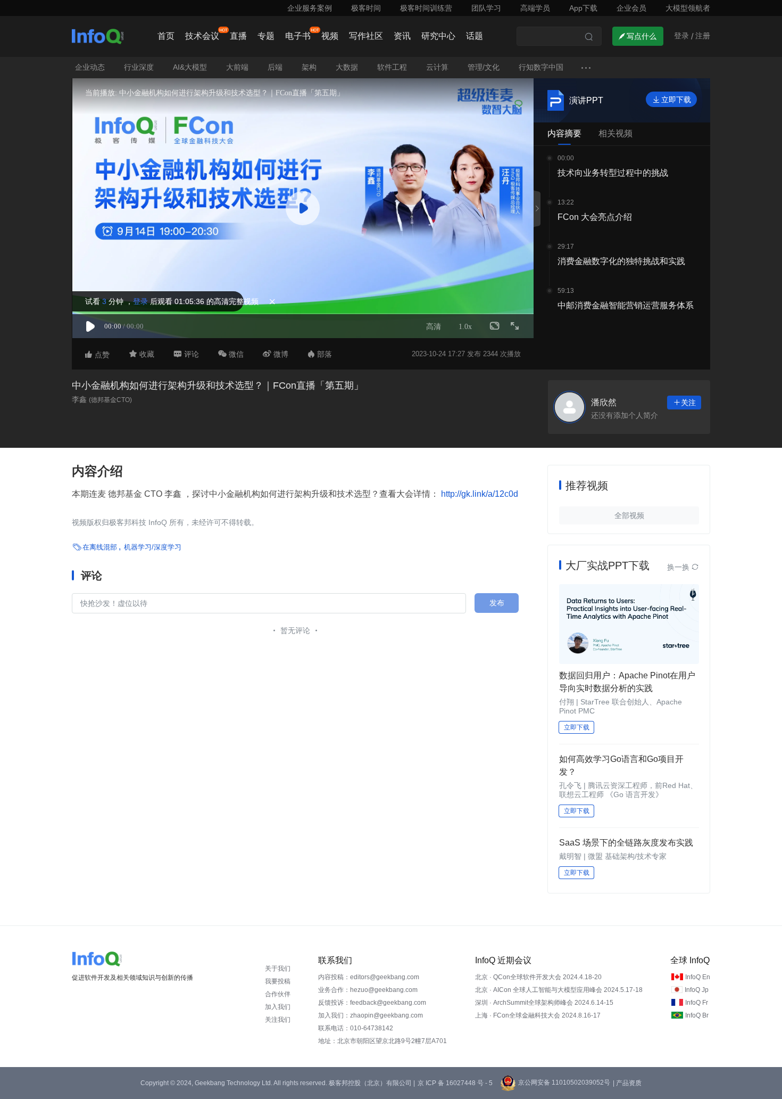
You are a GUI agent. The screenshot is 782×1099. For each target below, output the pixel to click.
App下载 (583, 8)
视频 (329, 35)
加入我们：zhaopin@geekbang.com (370, 1015)
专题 (265, 35)
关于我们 (277, 968)
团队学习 (486, 8)
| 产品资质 (627, 1083)
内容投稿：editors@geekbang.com (368, 977)
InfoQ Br (697, 1015)
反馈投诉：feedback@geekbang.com (372, 1002)
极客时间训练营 (426, 8)
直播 (238, 35)
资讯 (402, 35)
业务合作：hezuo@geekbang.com (368, 990)
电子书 (298, 35)
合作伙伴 (277, 994)
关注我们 (277, 1019)
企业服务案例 (309, 8)
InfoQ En (697, 977)
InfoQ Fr (696, 1002)
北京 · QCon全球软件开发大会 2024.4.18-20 (538, 977)
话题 (474, 35)
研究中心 (438, 35)
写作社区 (366, 35)
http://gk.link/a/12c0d (478, 493)
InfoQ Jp (697, 990)
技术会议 (202, 35)
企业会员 (631, 8)
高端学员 (535, 8)
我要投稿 (277, 981)
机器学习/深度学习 (152, 547)
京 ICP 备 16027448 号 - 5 (455, 1083)
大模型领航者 (687, 8)
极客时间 (366, 8)
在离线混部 (99, 547)
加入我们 (277, 1007)
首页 (165, 35)
